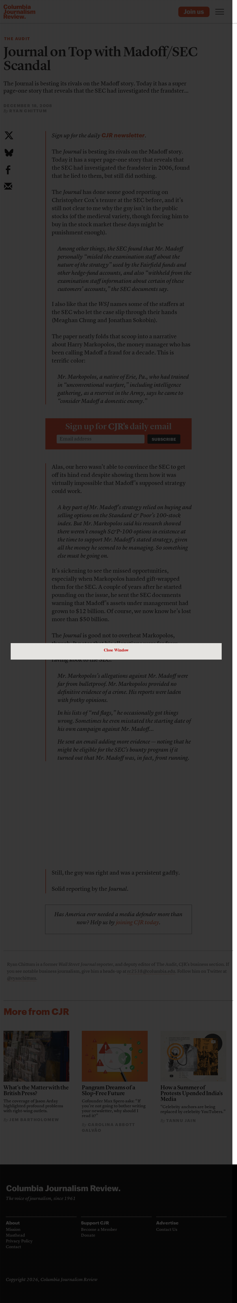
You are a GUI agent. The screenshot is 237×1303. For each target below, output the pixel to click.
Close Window (116, 650)
